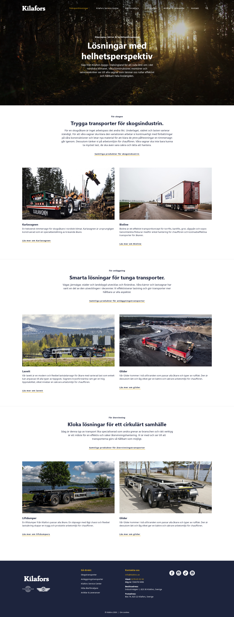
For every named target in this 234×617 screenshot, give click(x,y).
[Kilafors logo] (33, 8)
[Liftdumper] (68, 487)
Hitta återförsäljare (89, 588)
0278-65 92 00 (137, 579)
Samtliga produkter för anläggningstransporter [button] (117, 300)
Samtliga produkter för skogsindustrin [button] (117, 153)
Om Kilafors (151, 8)
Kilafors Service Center (107, 8)
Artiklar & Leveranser (174, 8)
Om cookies (124, 612)
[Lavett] (68, 340)
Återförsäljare (132, 8)
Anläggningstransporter (92, 579)
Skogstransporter (89, 574)
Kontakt (195, 8)
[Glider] (165, 340)
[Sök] (207, 8)
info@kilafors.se (132, 574)
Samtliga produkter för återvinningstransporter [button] (117, 447)
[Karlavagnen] (68, 194)
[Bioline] (165, 194)
